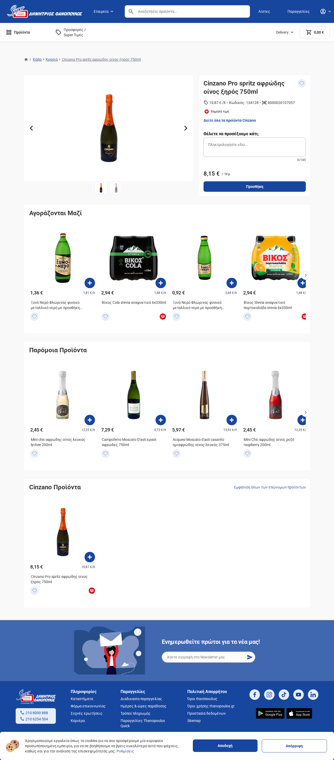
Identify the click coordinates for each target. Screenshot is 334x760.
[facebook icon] (254, 694)
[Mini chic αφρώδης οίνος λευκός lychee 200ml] (90, 420)
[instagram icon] (269, 694)
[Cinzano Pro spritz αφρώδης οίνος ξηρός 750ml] (90, 557)
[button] (131, 11)
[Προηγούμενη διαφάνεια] (31, 128)
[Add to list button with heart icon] (34, 316)
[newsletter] (250, 657)
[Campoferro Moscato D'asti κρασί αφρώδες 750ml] (161, 420)
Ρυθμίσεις (125, 751)
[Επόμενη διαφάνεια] (186, 128)
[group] (108, 128)
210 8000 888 (37, 713)
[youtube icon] (298, 694)
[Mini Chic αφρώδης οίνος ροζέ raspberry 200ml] (302, 420)
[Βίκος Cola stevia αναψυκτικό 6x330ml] (161, 283)
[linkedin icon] (313, 694)
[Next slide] (305, 275)
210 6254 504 (37, 719)
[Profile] (325, 11)
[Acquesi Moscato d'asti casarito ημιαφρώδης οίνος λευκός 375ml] (231, 420)
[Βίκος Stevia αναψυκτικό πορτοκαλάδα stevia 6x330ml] (302, 283)
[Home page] (26, 59)
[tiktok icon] (284, 694)
